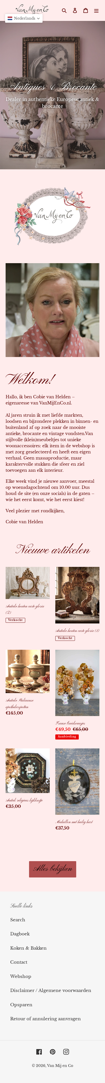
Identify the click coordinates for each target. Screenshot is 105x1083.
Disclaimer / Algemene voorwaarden (50, 990)
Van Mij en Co (60, 1065)
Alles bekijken (52, 869)
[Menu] (96, 10)
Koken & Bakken (28, 948)
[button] (24, 18)
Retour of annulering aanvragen (45, 1019)
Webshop (20, 976)
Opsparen (21, 1005)
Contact (18, 962)
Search (17, 920)
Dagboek (20, 934)
